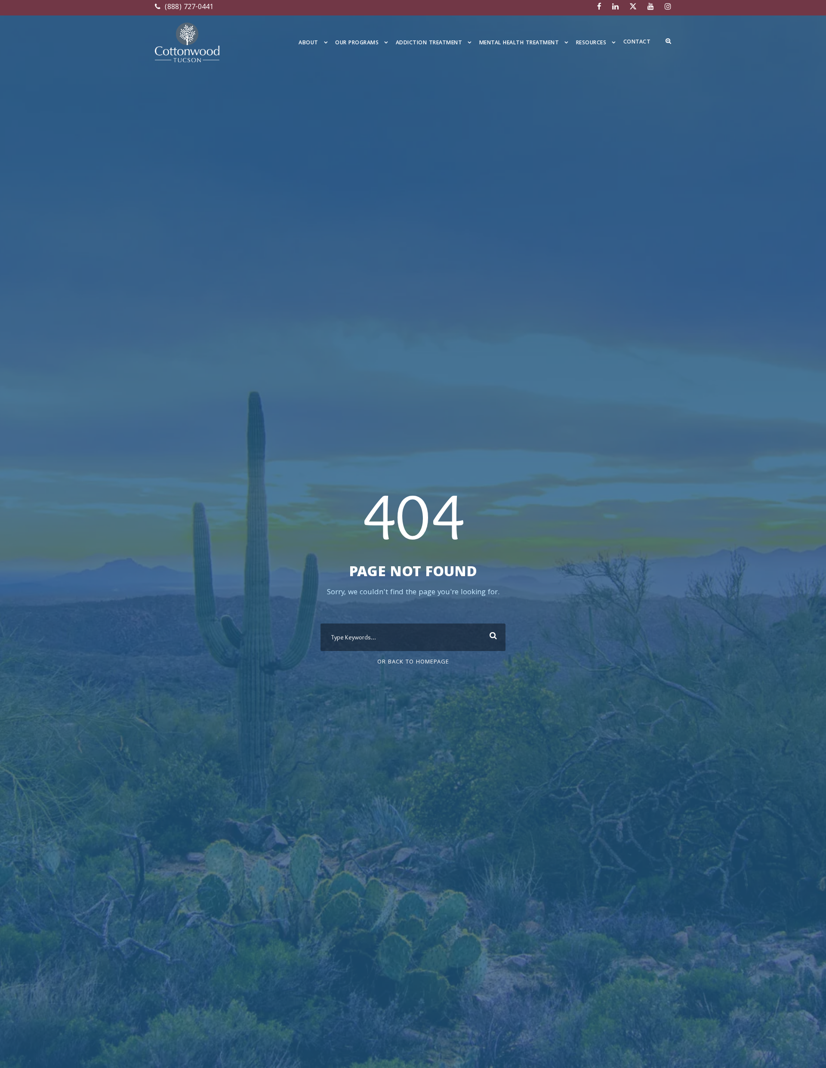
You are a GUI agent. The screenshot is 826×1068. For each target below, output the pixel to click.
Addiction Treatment (429, 43)
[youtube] (650, 7)
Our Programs (357, 43)
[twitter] (633, 7)
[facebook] (599, 7)
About (308, 43)
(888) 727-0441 (188, 7)
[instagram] (668, 7)
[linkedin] (615, 7)
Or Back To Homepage (413, 662)
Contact (637, 42)
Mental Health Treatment (519, 43)
